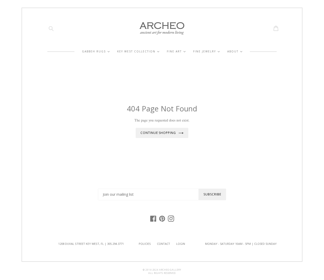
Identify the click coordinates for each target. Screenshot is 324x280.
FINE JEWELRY (206, 51)
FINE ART (176, 51)
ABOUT (234, 51)
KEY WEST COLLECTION (138, 51)
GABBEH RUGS (96, 51)
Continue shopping (158, 133)
